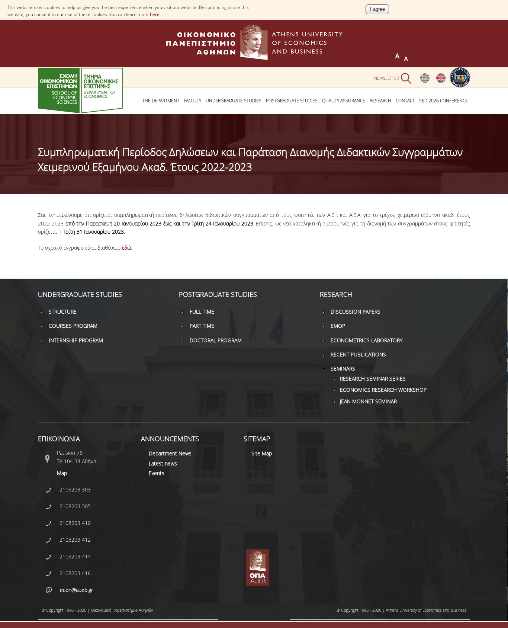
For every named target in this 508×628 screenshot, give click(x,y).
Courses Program (73, 325)
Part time (202, 325)
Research (380, 100)
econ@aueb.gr (76, 589)
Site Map (261, 453)
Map (62, 473)
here (155, 14)
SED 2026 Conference (443, 100)
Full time (202, 311)
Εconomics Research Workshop (383, 389)
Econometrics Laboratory (366, 340)
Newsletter (386, 77)
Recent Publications (358, 354)
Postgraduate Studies (292, 100)
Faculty (192, 100)
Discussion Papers (355, 311)
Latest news (163, 463)
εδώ (126, 247)
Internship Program (76, 340)
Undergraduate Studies (233, 100)
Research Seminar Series (373, 378)
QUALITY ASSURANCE (343, 100)
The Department (160, 100)
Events (156, 473)
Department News (170, 453)
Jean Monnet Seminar (368, 401)
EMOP (338, 325)
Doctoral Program (216, 340)
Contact (405, 100)
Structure (63, 311)
